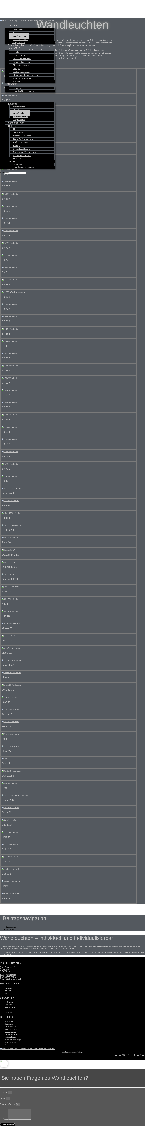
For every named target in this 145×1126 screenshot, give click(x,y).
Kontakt (11, 84)
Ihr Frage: (4, 1119)
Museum (16, 81)
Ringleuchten (18, 42)
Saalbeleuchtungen (21, 71)
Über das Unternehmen (23, 91)
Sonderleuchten (16, 45)
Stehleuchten (19, 29)
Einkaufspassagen (21, 65)
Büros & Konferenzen (23, 62)
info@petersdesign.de (13, 979)
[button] (27, 97)
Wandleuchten (19, 36)
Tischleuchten (19, 33)
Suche (2, 173)
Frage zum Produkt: (8, 1104)
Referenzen (13, 48)
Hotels (16, 52)
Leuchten (12, 25)
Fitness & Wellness (22, 58)
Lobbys (16, 68)
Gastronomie (19, 55)
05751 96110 (11, 975)
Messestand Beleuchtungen (25, 75)
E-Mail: (3, 1098)
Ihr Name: (4, 1092)
